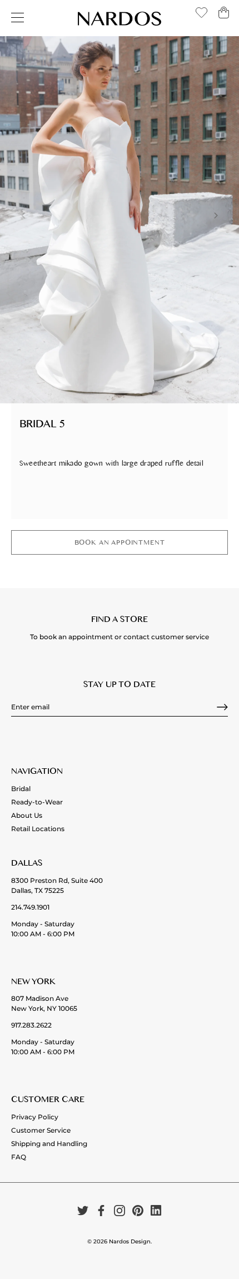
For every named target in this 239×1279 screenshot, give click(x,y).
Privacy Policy (34, 1117)
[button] (23, 215)
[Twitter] (82, 1210)
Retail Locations (37, 828)
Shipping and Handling (49, 1143)
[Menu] (18, 18)
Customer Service (41, 1130)
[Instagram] (119, 1210)
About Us (26, 815)
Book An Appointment (119, 544)
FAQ (18, 1157)
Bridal (21, 788)
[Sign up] (222, 707)
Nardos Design (130, 1241)
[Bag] (223, 16)
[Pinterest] (137, 1210)
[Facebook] (101, 1210)
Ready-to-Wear (37, 802)
